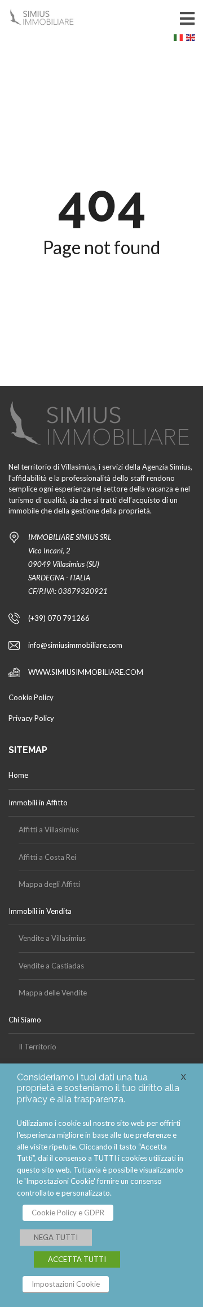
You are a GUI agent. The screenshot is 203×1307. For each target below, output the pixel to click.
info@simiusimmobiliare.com (75, 645)
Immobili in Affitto (38, 802)
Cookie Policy (31, 697)
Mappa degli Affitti (49, 884)
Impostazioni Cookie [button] (66, 1283)
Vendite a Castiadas (51, 965)
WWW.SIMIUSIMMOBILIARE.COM (85, 672)
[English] (192, 40)
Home (18, 774)
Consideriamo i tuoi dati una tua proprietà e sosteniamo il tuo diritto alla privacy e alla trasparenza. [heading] (98, 1088)
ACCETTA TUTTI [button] (77, 1259)
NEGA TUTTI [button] (56, 1237)
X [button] (183, 1076)
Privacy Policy (31, 718)
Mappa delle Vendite (53, 992)
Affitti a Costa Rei (47, 857)
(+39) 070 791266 (59, 618)
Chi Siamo (24, 1019)
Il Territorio (37, 1046)
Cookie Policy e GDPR (68, 1212)
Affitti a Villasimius (49, 829)
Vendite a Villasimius (52, 938)
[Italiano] (180, 40)
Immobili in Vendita (40, 911)
